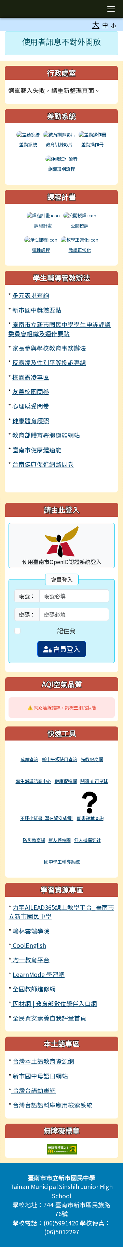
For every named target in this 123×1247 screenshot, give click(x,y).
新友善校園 (60, 840)
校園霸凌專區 (30, 377)
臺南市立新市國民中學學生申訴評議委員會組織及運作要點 (59, 329)
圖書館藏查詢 (90, 818)
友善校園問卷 (30, 391)
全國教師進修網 (34, 989)
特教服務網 (92, 759)
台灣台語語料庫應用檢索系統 (52, 1105)
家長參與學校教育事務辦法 (49, 348)
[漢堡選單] (111, 8)
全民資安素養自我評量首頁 (48, 1018)
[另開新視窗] (29, 751)
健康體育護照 (30, 420)
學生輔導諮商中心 (33, 781)
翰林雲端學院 (31, 931)
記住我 (66, 630)
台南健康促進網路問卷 (43, 464)
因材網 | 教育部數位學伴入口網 (54, 1003)
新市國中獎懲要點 (37, 310)
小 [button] (113, 25)
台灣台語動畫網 (33, 1090)
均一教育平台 (30, 959)
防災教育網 (34, 840)
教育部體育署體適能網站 (46, 435)
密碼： (27, 614)
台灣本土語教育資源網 (43, 1061)
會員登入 (66, 649)
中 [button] (105, 25)
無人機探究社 (87, 840)
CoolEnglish (28, 945)
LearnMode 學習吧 (39, 974)
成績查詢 (29, 759)
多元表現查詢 (30, 295)
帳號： (27, 596)
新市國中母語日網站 (40, 1076)
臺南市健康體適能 (37, 449)
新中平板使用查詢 (59, 759)
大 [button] (95, 24)
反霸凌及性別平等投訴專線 (49, 362)
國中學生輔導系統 (62, 861)
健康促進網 (66, 781)
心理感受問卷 (30, 406)
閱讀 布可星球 (94, 781)
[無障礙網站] (62, 1148)
